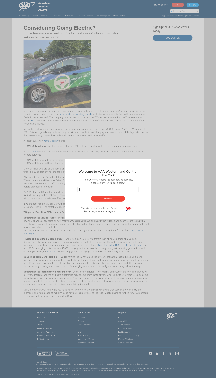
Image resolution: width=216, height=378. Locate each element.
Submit (108, 199)
